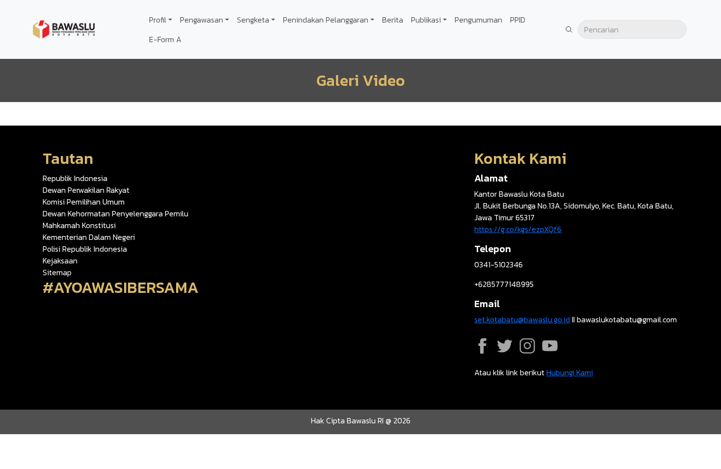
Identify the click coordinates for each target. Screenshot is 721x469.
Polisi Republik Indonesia (85, 249)
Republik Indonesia (75, 178)
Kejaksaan (60, 260)
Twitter (505, 346)
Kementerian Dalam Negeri (89, 237)
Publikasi (426, 20)
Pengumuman (478, 20)
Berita (392, 20)
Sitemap (57, 272)
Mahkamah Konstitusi (79, 225)
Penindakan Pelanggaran (325, 20)
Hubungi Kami (569, 372)
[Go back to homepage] (63, 28)
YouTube (550, 346)
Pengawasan (201, 20)
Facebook (482, 346)
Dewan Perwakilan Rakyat (86, 190)
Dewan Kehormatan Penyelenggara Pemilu (115, 213)
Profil (157, 20)
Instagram (527, 346)
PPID (517, 20)
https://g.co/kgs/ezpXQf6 (518, 229)
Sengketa (253, 20)
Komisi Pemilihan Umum (84, 202)
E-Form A (165, 39)
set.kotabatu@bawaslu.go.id (522, 319)
